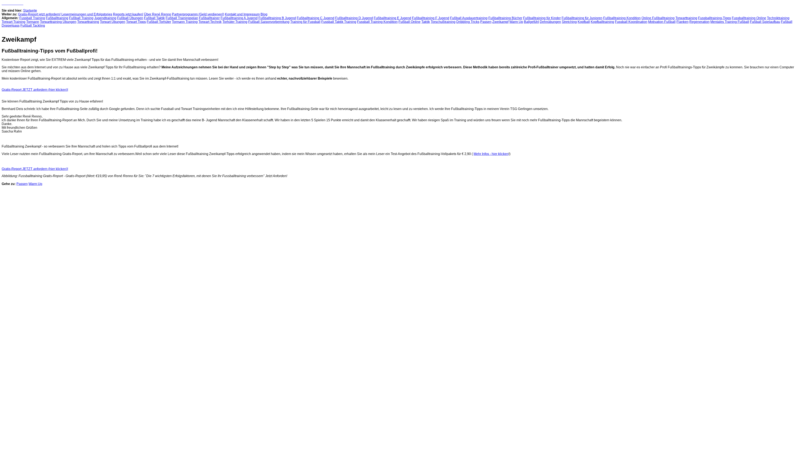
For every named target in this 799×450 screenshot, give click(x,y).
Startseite (30, 10)
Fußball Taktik (154, 18)
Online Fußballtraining (658, 18)
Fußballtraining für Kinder (542, 18)
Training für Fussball (305, 22)
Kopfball (584, 22)
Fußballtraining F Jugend (430, 18)
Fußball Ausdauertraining (469, 18)
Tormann (32, 22)
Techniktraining (778, 18)
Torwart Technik (210, 22)
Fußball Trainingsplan (182, 18)
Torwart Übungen (112, 22)
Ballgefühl (531, 22)
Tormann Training (185, 22)
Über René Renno (157, 14)
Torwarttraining (686, 18)
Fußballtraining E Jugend (392, 18)
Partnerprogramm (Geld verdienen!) (198, 14)
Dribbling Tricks (467, 22)
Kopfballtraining (602, 22)
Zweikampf (500, 22)
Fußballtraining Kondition (622, 18)
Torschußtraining (443, 22)
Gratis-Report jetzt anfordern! (39, 14)
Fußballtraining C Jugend (315, 18)
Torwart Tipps (136, 22)
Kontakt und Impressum (242, 14)
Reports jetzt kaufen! (128, 14)
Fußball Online (409, 22)
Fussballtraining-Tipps (714, 18)
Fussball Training (32, 18)
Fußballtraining (57, 18)
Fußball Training (81, 18)
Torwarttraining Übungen (58, 22)
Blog (264, 14)
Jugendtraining (105, 18)
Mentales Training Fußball (729, 22)
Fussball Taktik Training (338, 22)
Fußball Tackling (32, 25)
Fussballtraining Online (749, 18)
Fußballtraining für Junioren (582, 18)
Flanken (682, 22)
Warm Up (516, 22)
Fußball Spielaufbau (765, 22)
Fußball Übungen (130, 18)
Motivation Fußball (662, 22)
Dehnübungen (550, 22)
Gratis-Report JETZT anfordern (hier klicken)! (35, 89)
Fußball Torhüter (159, 22)
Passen (485, 22)
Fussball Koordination (631, 22)
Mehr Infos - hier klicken (491, 154)
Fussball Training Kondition (377, 22)
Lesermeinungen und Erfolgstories (86, 14)
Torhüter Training (234, 22)
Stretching (569, 22)
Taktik (425, 22)
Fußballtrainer (209, 18)
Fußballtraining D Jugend (354, 18)
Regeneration (699, 22)
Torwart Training (13, 22)
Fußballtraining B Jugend (277, 18)
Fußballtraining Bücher (505, 18)
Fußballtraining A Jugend (239, 18)
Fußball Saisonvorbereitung (268, 22)
